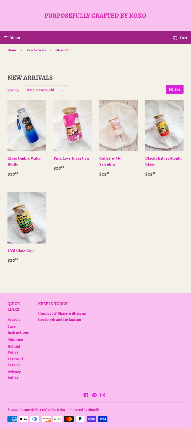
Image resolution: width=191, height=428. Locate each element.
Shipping (15, 339)
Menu (15, 37)
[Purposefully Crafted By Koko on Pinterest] (94, 395)
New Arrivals (36, 50)
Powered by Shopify (84, 409)
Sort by (13, 90)
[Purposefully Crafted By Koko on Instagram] (102, 395)
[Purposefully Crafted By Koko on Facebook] (86, 395)
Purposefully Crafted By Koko (95, 15)
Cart (183, 37)
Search (13, 319)
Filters (174, 89)
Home (12, 50)
